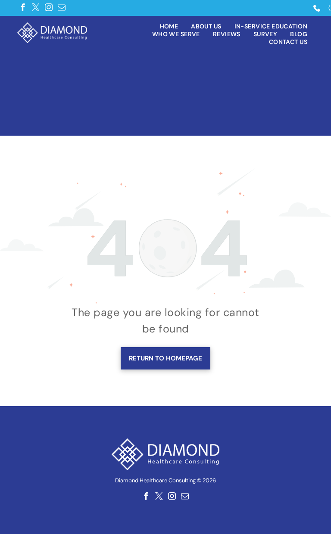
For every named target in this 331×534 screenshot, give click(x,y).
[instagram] (48, 7)
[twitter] (35, 7)
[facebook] (22, 7)
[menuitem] (169, 26)
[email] (61, 7)
